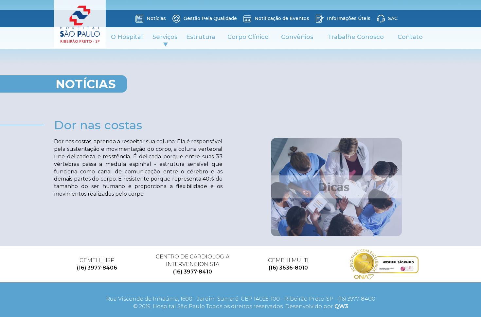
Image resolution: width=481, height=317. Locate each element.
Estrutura (200, 37)
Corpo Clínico (248, 37)
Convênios (297, 37)
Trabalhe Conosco (356, 37)
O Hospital (127, 37)
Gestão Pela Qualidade (209, 18)
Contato (410, 37)
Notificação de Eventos (281, 18)
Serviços (164, 37)
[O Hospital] (384, 264)
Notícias (155, 18)
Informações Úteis (348, 18)
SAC (392, 18)
